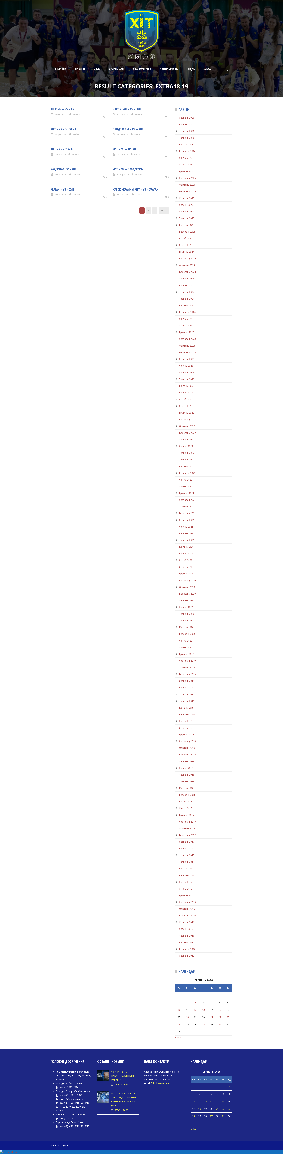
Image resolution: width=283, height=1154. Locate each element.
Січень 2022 (185, 486)
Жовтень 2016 (187, 908)
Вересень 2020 (187, 593)
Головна (60, 69)
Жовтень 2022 (187, 426)
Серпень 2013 (186, 955)
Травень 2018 (186, 781)
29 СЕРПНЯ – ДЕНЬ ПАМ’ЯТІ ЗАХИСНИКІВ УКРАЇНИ (123, 1075)
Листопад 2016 (187, 902)
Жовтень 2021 (187, 506)
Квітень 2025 (186, 224)
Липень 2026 (186, 124)
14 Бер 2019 (123, 174)
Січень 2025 (185, 245)
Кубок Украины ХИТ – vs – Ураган (135, 189)
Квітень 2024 (186, 305)
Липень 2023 (186, 365)
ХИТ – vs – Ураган (62, 149)
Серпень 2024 (186, 278)
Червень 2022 (186, 452)
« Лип (178, 1037)
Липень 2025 (186, 204)
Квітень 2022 (186, 466)
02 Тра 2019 (60, 134)
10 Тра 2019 (122, 114)
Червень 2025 (186, 211)
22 (219, 1017)
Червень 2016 (186, 935)
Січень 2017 (185, 888)
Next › (163, 210)
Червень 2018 (186, 774)
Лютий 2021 (185, 560)
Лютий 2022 (185, 479)
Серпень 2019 (186, 680)
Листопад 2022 (187, 419)
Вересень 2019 (187, 674)
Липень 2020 (186, 607)
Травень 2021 (186, 540)
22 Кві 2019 (122, 134)
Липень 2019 (186, 687)
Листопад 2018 (187, 741)
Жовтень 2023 (187, 345)
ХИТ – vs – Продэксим (128, 169)
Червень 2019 (186, 694)
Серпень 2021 (186, 519)
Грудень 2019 (186, 654)
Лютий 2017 (185, 882)
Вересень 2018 (187, 754)
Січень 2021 (185, 566)
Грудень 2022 (186, 412)
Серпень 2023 (186, 359)
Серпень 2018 (186, 761)
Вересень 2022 (187, 432)
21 (211, 1017)
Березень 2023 (187, 392)
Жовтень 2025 (187, 184)
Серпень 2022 (186, 439)
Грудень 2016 (186, 895)
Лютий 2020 (185, 640)
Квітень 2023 (186, 385)
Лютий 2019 (185, 721)
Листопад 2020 (187, 580)
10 (179, 1009)
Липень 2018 (186, 768)
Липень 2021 (186, 526)
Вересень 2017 (187, 835)
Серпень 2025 (186, 198)
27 (203, 1024)
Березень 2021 (187, 553)
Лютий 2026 (185, 157)
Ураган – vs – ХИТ (62, 189)
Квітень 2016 (186, 942)
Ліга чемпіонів (142, 69)
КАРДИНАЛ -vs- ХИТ (64, 169)
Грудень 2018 (186, 734)
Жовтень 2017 (187, 828)
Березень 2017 (187, 875)
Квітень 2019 (186, 707)
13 (203, 1009)
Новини (80, 69)
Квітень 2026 (186, 144)
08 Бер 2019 (60, 194)
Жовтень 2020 (187, 587)
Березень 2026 (187, 151)
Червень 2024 (186, 292)
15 (219, 1009)
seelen (76, 114)
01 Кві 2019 (122, 154)
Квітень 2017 (186, 868)
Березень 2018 (187, 794)
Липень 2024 (186, 285)
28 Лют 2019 (123, 194)
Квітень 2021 (186, 546)
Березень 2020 (187, 633)
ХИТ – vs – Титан (124, 149)
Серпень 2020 (186, 600)
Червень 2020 (186, 613)
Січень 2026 (185, 164)
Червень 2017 (186, 855)
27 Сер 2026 (121, 1110)
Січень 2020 (185, 647)
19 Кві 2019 (60, 154)
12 (195, 1009)
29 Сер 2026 (121, 1084)
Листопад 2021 (187, 499)
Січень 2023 (185, 406)
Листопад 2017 (187, 821)
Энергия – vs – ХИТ (63, 109)
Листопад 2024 (187, 258)
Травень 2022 (186, 459)
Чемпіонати (116, 69)
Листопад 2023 (187, 338)
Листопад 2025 (187, 178)
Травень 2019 (186, 701)
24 (179, 1024)
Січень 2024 (185, 325)
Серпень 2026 (186, 117)
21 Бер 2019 (60, 174)
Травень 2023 (186, 379)
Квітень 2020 (186, 627)
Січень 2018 (185, 808)
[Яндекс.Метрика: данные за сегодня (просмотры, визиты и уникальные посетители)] (10, 1152)
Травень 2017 (186, 861)
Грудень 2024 (186, 251)
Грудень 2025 (186, 171)
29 (219, 1024)
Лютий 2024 (185, 318)
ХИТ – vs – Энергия (63, 129)
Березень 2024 (187, 312)
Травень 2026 (186, 137)
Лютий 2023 (185, 399)
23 (228, 1017)
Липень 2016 (186, 928)
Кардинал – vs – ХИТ (127, 109)
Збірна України (169, 69)
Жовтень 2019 (187, 667)
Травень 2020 (186, 620)
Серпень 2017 (186, 841)
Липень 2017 (186, 848)
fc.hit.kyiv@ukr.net (160, 1083)
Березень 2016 (187, 949)
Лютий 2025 (185, 238)
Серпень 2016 (186, 922)
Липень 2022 (186, 446)
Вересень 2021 (187, 513)
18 (187, 1017)
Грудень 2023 (186, 332)
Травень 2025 (186, 218)
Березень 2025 (187, 231)
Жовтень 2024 (187, 265)
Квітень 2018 (186, 788)
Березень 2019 (187, 714)
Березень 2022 (187, 473)
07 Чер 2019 (60, 114)
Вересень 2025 (187, 191)
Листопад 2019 (187, 660)
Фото (207, 69)
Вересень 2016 (187, 915)
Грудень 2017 (186, 814)
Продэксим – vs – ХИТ (128, 129)
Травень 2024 (186, 298)
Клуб (97, 69)
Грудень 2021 (186, 493)
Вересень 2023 (187, 352)
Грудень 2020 (186, 573)
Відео (191, 69)
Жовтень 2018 (187, 747)
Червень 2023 (186, 372)
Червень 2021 (186, 533)
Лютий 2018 (185, 801)
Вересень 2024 (187, 271)
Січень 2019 (185, 727)
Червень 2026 (186, 131)
